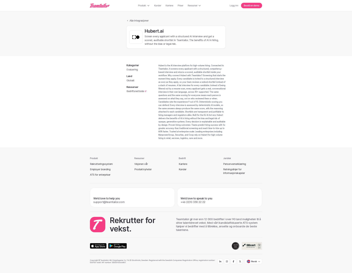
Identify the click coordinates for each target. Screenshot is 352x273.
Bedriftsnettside (135, 91)
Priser (180, 5)
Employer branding (100, 169)
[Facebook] (233, 261)
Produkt (142, 5)
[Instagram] (227, 261)
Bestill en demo (251, 5)
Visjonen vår (141, 164)
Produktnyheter (143, 169)
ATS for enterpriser (100, 174)
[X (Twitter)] (240, 261)
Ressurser (192, 5)
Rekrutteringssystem (101, 164)
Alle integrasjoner (139, 20)
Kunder (157, 5)
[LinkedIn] (220, 261)
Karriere (169, 5)
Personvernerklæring (234, 164)
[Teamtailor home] (100, 5)
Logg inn (234, 5)
